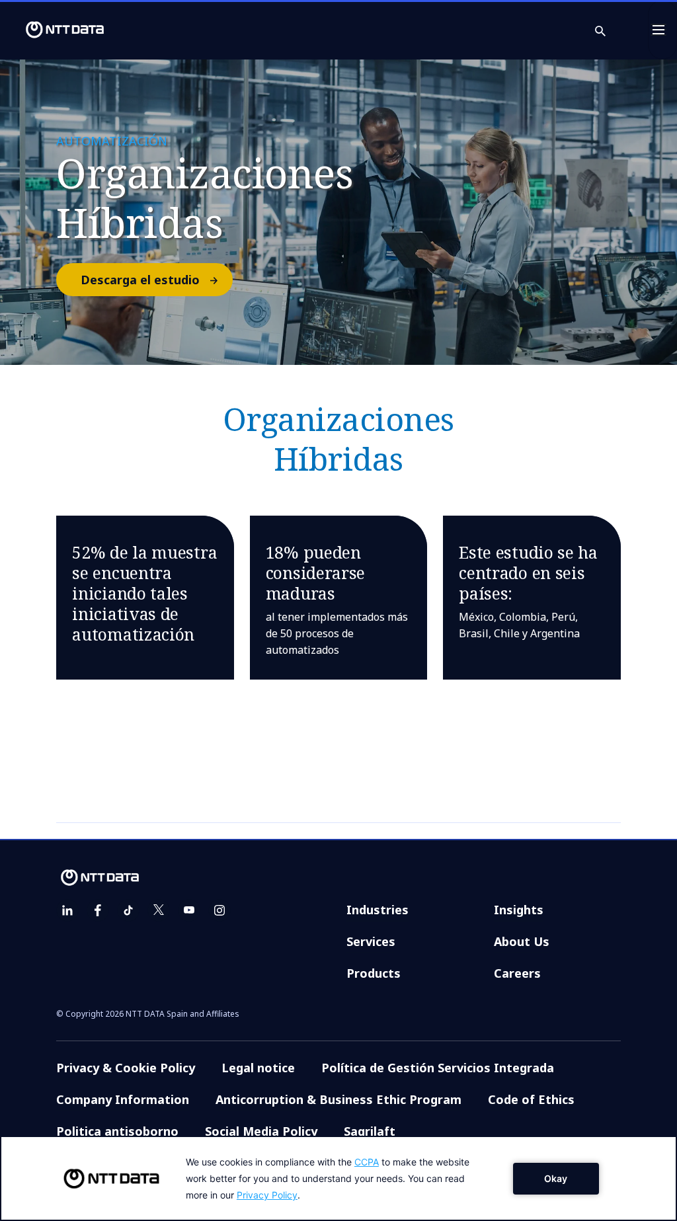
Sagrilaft (369, 1131)
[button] (608, 30)
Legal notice (258, 1068)
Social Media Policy (261, 1131)
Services (370, 941)
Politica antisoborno (117, 1131)
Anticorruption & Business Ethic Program (338, 1099)
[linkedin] (67, 910)
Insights (518, 910)
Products (373, 973)
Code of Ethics (531, 1099)
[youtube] (189, 910)
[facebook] (98, 910)
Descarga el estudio (140, 280)
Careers (517, 973)
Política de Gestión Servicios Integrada (437, 1068)
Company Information (122, 1099)
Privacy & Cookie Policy (125, 1068)
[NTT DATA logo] (54, 29)
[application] (338, 1178)
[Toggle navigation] (662, 29)
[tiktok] (128, 910)
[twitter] (158, 910)
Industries (377, 910)
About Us (521, 941)
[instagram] (219, 910)
